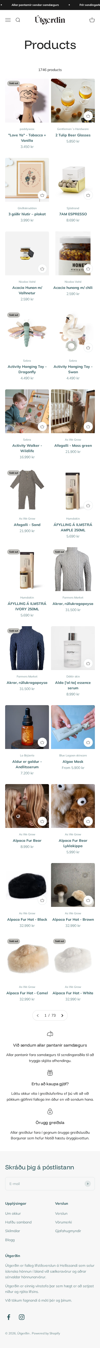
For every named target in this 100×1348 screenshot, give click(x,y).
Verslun (61, 1213)
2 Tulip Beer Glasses (73, 135)
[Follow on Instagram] (21, 1317)
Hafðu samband (18, 1222)
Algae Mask (73, 761)
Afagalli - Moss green (73, 445)
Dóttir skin (73, 676)
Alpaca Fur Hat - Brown (73, 919)
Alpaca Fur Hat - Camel (27, 993)
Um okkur (13, 1213)
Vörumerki (63, 1222)
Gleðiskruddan (27, 208)
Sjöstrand (73, 208)
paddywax (27, 129)
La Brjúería (27, 755)
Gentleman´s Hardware (73, 129)
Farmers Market (73, 597)
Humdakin (73, 518)
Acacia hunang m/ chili (73, 287)
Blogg (10, 1240)
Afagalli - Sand (27, 524)
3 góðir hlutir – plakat (27, 214)
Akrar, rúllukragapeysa (73, 603)
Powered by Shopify (46, 1333)
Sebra (27, 360)
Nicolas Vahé (27, 281)
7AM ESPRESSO (73, 214)
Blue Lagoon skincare (73, 755)
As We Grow (73, 439)
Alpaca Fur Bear (27, 840)
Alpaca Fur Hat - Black (27, 919)
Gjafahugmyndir (68, 1231)
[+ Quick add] (88, 115)
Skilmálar (12, 1231)
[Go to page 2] (62, 1015)
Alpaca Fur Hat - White (73, 993)
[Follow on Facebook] (8, 1317)
